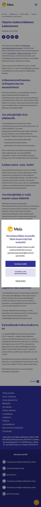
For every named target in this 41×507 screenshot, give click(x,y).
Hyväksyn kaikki (20, 264)
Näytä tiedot (20, 281)
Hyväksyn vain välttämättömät (20, 272)
